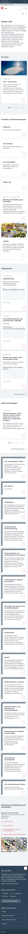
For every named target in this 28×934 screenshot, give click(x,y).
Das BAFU (4, 924)
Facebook (5, 893)
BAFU (6, 8)
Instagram (18, 893)
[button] (9, 107)
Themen (4, 911)
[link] (14, 468)
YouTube (5, 896)
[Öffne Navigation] (26, 8)
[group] (14, 82)
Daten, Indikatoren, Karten (9, 919)
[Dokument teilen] (26, 13)
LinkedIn (13, 896)
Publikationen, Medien (8, 915)
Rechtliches (3, 931)
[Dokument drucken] (23, 13)
